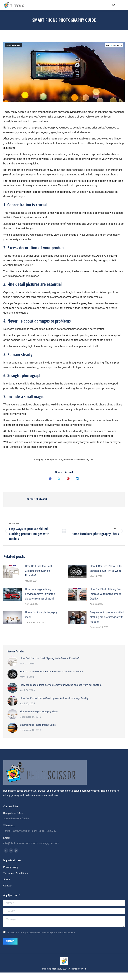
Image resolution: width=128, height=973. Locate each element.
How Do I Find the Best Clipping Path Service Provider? (38, 571)
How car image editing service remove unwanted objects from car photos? (40, 594)
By (67, 459)
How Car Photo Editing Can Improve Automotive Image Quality (106, 594)
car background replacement (28, 424)
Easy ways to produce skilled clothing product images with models (107, 617)
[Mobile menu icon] (121, 5)
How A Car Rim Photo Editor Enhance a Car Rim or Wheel (106, 568)
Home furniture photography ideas (41, 615)
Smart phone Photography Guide (38, 724)
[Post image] (12, 571)
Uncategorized (13, 45)
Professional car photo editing (21, 180)
